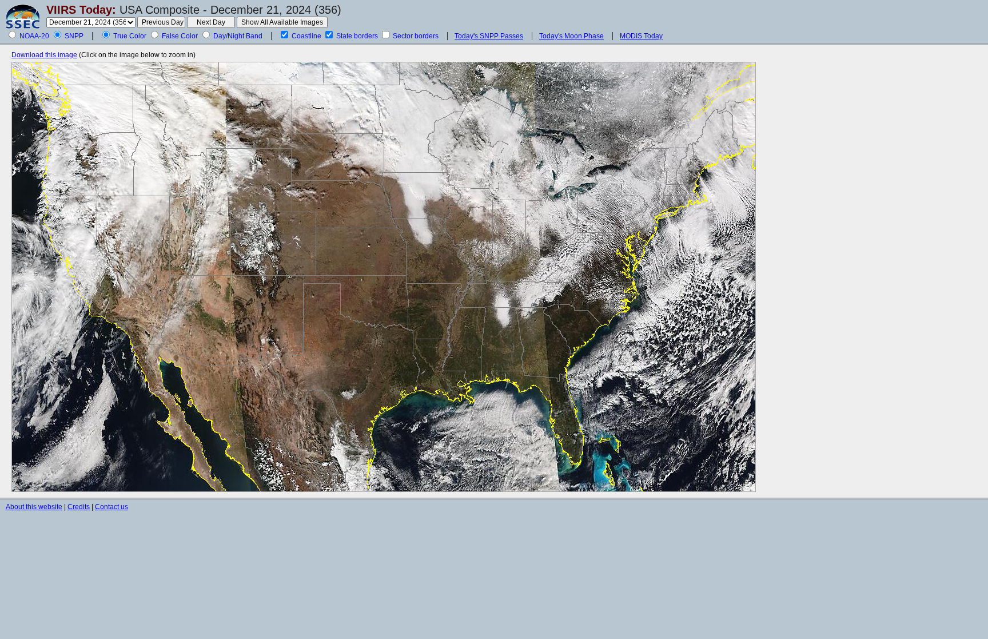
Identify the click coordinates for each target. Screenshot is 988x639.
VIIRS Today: (81, 9)
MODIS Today (641, 36)
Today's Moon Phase (571, 36)
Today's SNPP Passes (489, 36)
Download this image (44, 55)
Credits (78, 507)
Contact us (111, 507)
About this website (34, 507)
